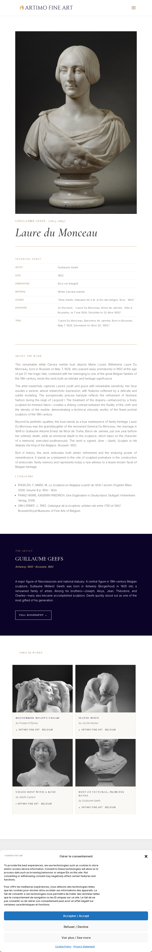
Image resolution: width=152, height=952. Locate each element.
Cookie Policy (63, 946)
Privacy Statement (84, 946)
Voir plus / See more (76, 938)
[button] (146, 856)
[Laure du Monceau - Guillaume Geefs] (76, 213)
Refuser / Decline (76, 927)
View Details (42, 708)
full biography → (33, 615)
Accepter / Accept (76, 916)
